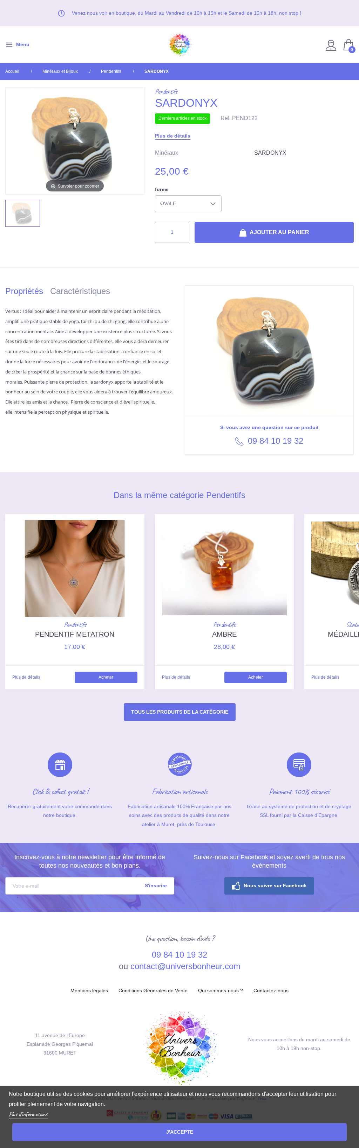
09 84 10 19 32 (274, 441)
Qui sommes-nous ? (220, 990)
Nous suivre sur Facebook (275, 885)
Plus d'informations (28, 1114)
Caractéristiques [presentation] (80, 291)
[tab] (27, 292)
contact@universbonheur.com (185, 966)
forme (162, 189)
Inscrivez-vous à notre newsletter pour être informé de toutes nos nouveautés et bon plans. (89, 861)
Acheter (106, 677)
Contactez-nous (271, 990)
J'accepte (179, 1132)
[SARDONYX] (22, 213)
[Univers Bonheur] (179, 44)
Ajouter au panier (279, 232)
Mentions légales (89, 990)
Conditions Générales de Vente (153, 990)
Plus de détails (172, 136)
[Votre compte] (332, 44)
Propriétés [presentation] (24, 291)
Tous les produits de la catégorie (179, 712)
